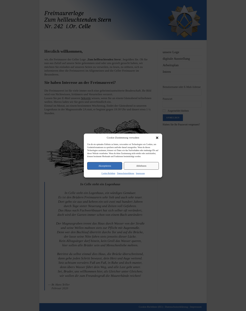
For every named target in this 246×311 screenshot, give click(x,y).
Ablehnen (141, 165)
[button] (157, 137)
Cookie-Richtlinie (108, 173)
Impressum (140, 173)
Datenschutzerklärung (125, 173)
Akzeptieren (104, 165)
